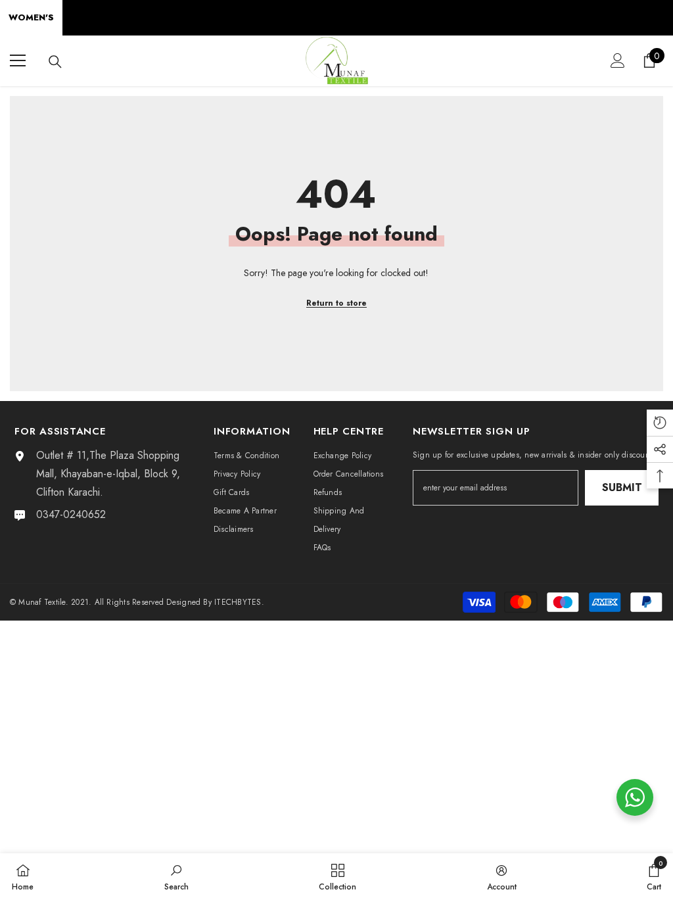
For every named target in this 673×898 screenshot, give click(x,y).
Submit (622, 487)
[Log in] (618, 60)
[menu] (18, 60)
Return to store (336, 303)
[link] (176, 875)
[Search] (55, 62)
